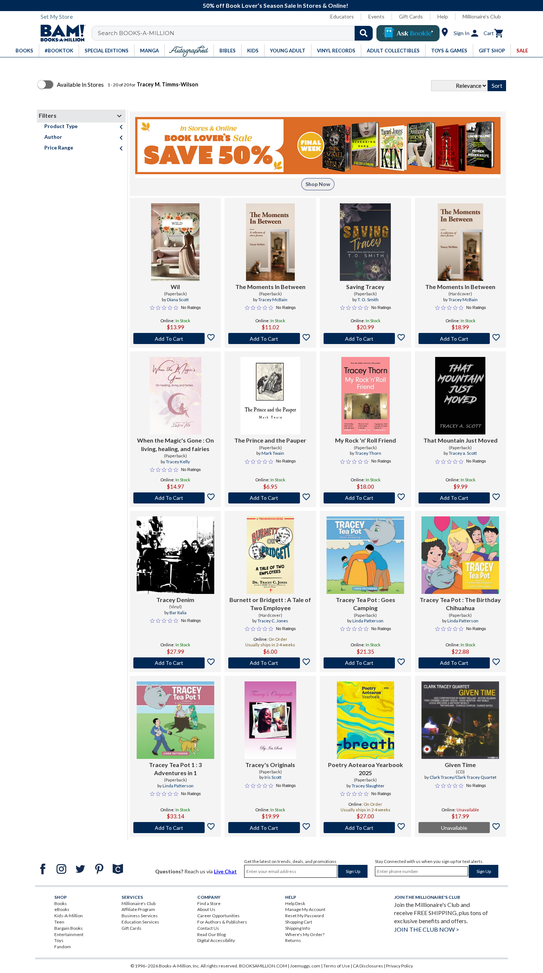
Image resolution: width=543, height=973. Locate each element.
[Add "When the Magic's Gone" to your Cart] (175, 497)
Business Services (140, 915)
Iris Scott (272, 777)
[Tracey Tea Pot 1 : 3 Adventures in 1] (175, 720)
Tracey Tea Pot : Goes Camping (365, 603)
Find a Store (209, 903)
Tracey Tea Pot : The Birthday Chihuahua (460, 603)
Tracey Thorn (368, 453)
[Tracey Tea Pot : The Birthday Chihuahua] (460, 555)
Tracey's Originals (270, 764)
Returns (293, 940)
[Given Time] (460, 720)
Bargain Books (68, 928)
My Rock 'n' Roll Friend (365, 440)
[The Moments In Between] (270, 242)
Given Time (460, 764)
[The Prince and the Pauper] (270, 395)
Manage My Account (305, 909)
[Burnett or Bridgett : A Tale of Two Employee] (270, 555)
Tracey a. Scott (463, 453)
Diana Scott (178, 299)
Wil (175, 286)
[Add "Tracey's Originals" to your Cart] (270, 827)
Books (60, 903)
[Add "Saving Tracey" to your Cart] (365, 338)
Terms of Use (336, 966)
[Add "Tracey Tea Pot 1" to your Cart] (175, 827)
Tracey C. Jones (272, 620)
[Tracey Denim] (175, 555)
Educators (342, 16)
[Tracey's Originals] (270, 720)
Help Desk (295, 903)
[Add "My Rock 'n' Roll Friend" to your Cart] (365, 497)
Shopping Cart (298, 922)
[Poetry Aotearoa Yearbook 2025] (365, 720)
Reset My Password (304, 915)
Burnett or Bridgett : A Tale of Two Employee (270, 603)
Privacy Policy (399, 966)
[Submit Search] (364, 33)
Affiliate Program (138, 909)
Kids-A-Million (68, 915)
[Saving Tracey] (365, 242)
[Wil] (175, 242)
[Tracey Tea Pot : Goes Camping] (365, 555)
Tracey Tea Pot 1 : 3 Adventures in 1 (175, 768)
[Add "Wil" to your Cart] (175, 338)
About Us (206, 909)
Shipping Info (297, 928)
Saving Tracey (365, 286)
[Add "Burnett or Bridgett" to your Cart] (270, 662)
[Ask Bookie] (408, 33)
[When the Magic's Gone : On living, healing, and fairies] (175, 395)
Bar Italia (178, 612)
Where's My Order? (304, 934)
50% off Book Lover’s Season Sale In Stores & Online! (275, 5)
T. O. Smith (368, 299)
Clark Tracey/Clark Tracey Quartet (463, 777)
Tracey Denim (175, 599)
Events (376, 16)
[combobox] (237, 33)
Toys (59, 940)
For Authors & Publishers (222, 922)
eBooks (61, 909)
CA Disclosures (368, 966)
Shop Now (317, 184)
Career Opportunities (218, 915)
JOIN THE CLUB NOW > (426, 929)
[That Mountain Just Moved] (460, 395)
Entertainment (68, 934)
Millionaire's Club (481, 16)
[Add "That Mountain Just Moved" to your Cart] (460, 497)
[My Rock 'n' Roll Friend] (365, 395)
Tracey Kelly (178, 461)
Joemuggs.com (305, 966)
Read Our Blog (211, 934)
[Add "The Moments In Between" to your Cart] (270, 338)
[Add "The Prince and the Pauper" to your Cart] (270, 497)
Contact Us (208, 928)
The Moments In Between (270, 286)
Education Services (140, 922)
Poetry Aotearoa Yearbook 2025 (365, 768)
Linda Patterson (367, 620)
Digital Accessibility (216, 940)
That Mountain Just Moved (460, 440)
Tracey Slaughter (368, 785)
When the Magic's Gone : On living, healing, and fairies (175, 444)
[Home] (60, 33)
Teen (59, 922)
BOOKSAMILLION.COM (263, 966)
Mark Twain (273, 453)
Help (442, 16)
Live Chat (225, 871)
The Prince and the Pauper (270, 440)
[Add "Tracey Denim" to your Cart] (175, 662)
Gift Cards (411, 16)
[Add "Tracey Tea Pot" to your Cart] (365, 662)
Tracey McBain (272, 299)
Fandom (62, 946)
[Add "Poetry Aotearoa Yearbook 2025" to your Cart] (365, 827)
